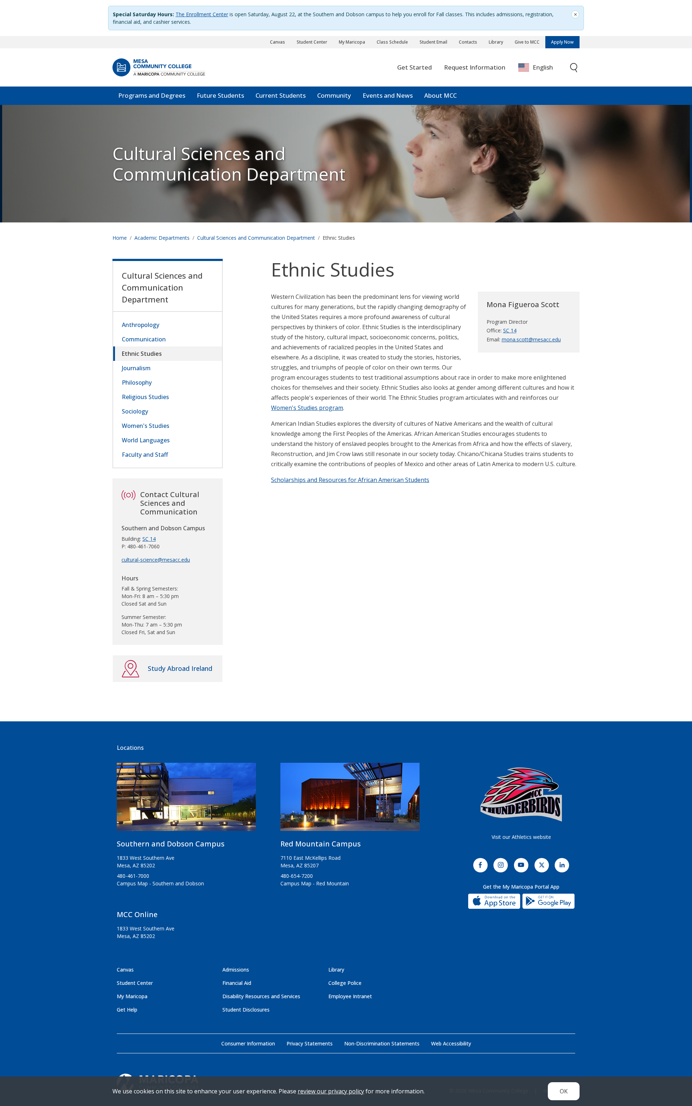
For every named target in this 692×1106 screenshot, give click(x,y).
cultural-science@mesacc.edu (155, 559)
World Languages (146, 440)
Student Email (433, 42)
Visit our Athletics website (521, 836)
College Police (344, 982)
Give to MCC (527, 42)
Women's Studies (145, 426)
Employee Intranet (350, 996)
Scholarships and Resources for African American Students (350, 480)
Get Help (127, 1009)
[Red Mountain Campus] (350, 800)
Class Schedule (392, 42)
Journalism (136, 368)
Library (496, 42)
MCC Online (137, 914)
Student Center (312, 42)
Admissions (235, 969)
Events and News (388, 95)
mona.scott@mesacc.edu (531, 339)
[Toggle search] (574, 68)
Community (334, 95)
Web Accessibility (451, 1043)
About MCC (440, 95)
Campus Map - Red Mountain (314, 883)
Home (119, 237)
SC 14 (509, 330)
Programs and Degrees (151, 95)
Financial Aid (236, 982)
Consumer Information (248, 1043)
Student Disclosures (246, 1009)
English (543, 67)
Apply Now (562, 42)
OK (564, 1091)
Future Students (220, 95)
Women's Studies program (307, 408)
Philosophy (137, 382)
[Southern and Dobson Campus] (186, 800)
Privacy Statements (310, 1043)
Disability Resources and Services (261, 996)
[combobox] (541, 67)
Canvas (277, 42)
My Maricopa (352, 42)
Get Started (414, 67)
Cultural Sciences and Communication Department (228, 164)
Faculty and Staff (145, 455)
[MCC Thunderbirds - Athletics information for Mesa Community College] (521, 794)
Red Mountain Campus (320, 844)
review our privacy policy (331, 1091)
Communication (144, 339)
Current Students (281, 95)
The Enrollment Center (202, 14)
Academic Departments (162, 237)
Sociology (135, 411)
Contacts (468, 42)
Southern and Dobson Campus (171, 844)
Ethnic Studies (142, 354)
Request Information (474, 67)
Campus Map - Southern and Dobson (160, 883)
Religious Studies (145, 397)
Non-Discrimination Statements (382, 1043)
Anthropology (140, 325)
